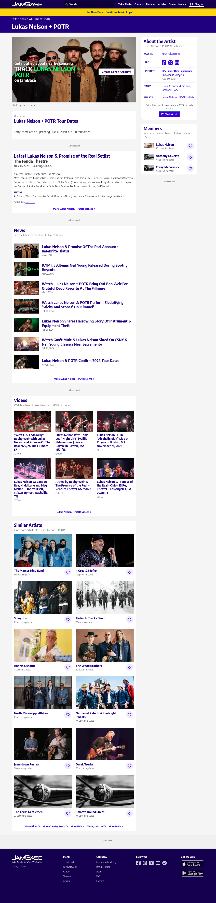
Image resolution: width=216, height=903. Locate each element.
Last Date (149, 71)
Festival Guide (70, 866)
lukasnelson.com (171, 53)
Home (15, 18)
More (181, 4)
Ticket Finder (69, 862)
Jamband (166, 90)
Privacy (15, 866)
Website (148, 54)
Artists (23, 18)
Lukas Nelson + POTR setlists (178, 97)
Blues (165, 86)
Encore (18, 193)
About (99, 871)
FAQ (98, 876)
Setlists (148, 98)
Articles (67, 871)
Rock (175, 90)
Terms (23, 866)
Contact (100, 881)
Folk (188, 86)
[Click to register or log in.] (67, 572)
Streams (67, 876)
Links (146, 62)
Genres (147, 86)
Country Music (177, 86)
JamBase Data (103, 866)
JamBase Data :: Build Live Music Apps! (110, 12)
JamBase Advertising (106, 862)
